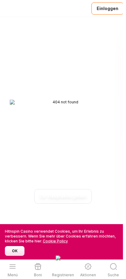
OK (15, 251)
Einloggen (107, 8)
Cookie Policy (55, 241)
